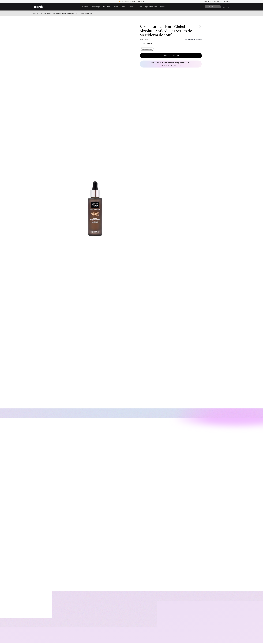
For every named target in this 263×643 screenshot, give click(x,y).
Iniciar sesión (218, 1)
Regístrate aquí (165, 65)
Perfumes (131, 7)
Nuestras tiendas (208, 1)
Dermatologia (37, 13)
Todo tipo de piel (146, 49)
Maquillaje (106, 7)
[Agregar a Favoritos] (200, 26)
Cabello (115, 7)
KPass (140, 7)
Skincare (85, 7)
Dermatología (95, 7)
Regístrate (227, 1)
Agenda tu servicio (151, 7)
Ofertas (162, 7)
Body (123, 7)
